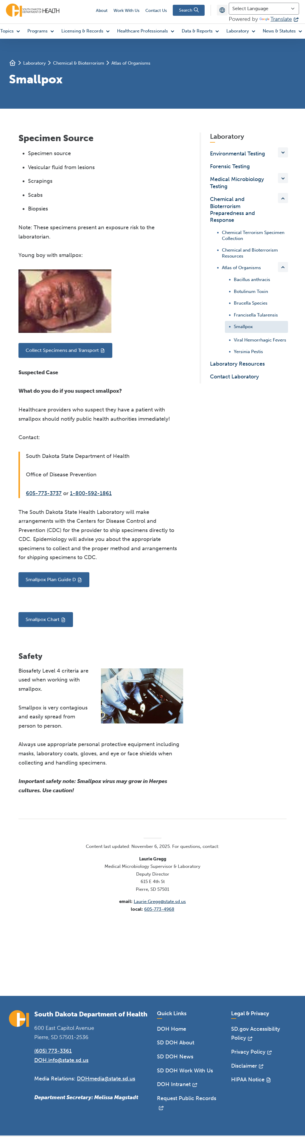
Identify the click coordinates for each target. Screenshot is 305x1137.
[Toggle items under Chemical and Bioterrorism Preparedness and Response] (283, 198)
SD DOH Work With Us (185, 1070)
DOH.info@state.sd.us (61, 1060)
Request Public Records (186, 1098)
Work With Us (126, 10)
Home (12, 62)
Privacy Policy (248, 1052)
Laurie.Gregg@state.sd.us (160, 901)
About (102, 10)
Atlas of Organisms (130, 63)
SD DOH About (175, 1042)
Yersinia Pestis (248, 351)
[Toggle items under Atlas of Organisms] (283, 267)
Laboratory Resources (237, 364)
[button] (42, 31)
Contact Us (156, 10)
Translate (281, 19)
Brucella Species (250, 302)
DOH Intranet (174, 1084)
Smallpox (243, 326)
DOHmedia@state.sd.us (106, 1078)
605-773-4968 (159, 909)
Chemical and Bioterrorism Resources (250, 253)
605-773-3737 (44, 493)
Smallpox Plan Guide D (51, 579)
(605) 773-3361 (53, 1051)
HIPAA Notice (247, 1079)
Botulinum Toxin (251, 291)
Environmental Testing (237, 153)
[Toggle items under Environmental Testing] (283, 152)
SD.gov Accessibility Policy (255, 1033)
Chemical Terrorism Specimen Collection (253, 235)
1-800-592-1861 (91, 493)
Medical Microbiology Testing (237, 182)
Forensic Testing (230, 166)
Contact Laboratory (234, 376)
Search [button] (186, 10)
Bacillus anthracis (252, 279)
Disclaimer (244, 1066)
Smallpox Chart (43, 619)
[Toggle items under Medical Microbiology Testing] (283, 178)
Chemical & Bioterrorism (78, 63)
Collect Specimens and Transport (62, 350)
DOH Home (171, 1029)
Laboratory (34, 63)
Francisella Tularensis (256, 314)
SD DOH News (175, 1056)
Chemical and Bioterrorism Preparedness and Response (232, 209)
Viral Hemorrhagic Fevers (260, 339)
